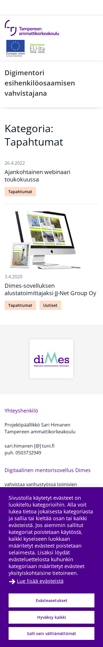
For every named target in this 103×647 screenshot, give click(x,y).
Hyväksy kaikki (51, 617)
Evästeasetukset (52, 600)
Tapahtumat (20, 191)
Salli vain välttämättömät (51, 633)
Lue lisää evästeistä (40, 580)
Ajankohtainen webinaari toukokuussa (37, 175)
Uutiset (50, 305)
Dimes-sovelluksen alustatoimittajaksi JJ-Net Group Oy (50, 289)
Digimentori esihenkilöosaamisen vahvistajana (40, 83)
